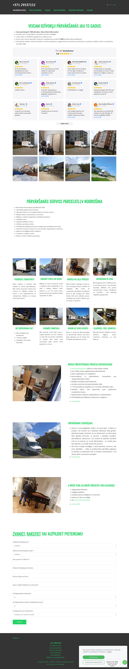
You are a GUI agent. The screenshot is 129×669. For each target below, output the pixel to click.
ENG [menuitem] (114, 5)
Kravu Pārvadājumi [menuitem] (59, 10)
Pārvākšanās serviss (55, 645)
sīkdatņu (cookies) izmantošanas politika (61, 662)
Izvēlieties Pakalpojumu (21, 542)
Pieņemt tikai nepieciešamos (93, 662)
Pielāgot (109, 652)
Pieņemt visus (94, 657)
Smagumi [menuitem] (47, 10)
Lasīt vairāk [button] (18, 75)
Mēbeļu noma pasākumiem (56, 657)
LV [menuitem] (107, 5)
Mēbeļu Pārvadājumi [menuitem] (35, 10)
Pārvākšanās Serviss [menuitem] (19, 10)
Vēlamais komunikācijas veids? (23, 551)
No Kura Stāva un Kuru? (20, 576)
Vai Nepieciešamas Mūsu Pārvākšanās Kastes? (28, 602)
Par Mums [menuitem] (90, 10)
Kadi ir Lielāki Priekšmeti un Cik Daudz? (25, 585)
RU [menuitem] (111, 5)
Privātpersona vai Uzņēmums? (23, 611)
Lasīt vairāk (76, 401)
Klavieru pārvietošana (55, 650)
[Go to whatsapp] (125, 662)
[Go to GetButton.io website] (125, 667)
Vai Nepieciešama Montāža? (22, 593)
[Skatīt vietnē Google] (16, 62)
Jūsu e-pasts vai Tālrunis (21, 559)
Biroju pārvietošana (55, 648)
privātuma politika (43, 662)
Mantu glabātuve (56, 655)
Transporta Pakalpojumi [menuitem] (76, 10)
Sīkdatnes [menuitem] (16, 638)
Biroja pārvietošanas (79, 368)
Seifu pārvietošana (55, 652)
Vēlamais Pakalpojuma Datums (23, 568)
